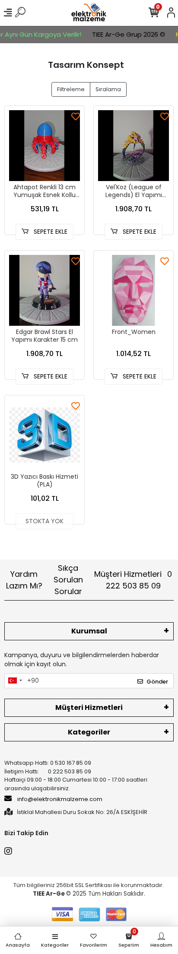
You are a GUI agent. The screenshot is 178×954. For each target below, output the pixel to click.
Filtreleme (71, 89)
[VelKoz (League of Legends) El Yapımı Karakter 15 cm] (133, 145)
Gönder (157, 681)
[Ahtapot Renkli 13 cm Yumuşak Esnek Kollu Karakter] (44, 145)
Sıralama (108, 89)
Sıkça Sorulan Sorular (68, 580)
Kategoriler (89, 732)
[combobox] (15, 681)
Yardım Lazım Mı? (24, 580)
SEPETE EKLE (49, 231)
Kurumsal (89, 631)
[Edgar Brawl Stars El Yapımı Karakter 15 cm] (44, 290)
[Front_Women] (133, 290)
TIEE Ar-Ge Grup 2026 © (122, 34)
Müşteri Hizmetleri (133, 580)
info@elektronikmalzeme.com (59, 799)
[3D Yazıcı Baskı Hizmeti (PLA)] (44, 435)
